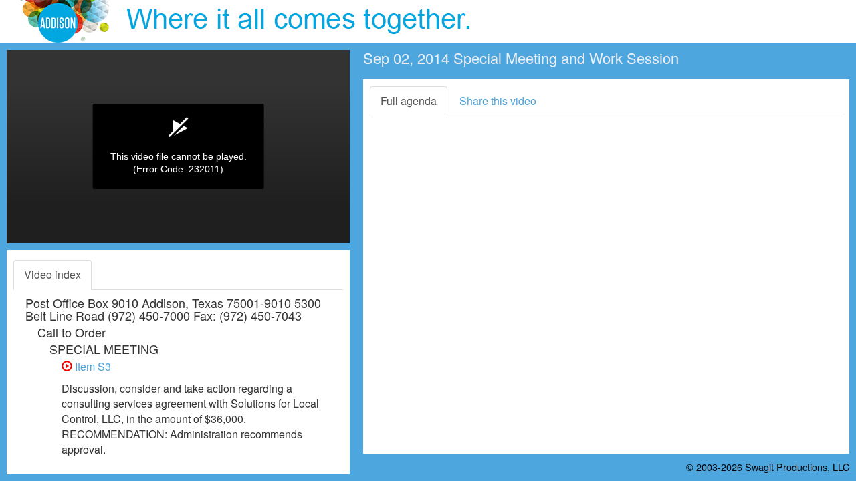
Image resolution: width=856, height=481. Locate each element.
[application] (178, 146)
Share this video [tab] (497, 100)
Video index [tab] (52, 274)
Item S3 (91, 366)
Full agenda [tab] (409, 100)
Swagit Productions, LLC (797, 467)
